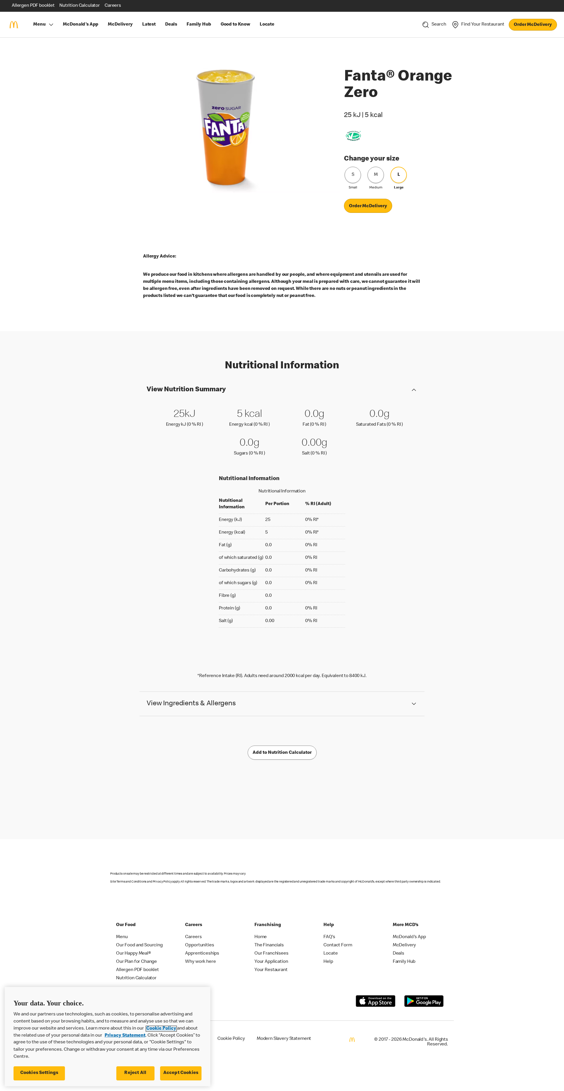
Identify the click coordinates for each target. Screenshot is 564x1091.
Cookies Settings (39, 1073)
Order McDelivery (533, 25)
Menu (39, 24)
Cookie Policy (161, 1028)
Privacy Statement (125, 1035)
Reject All (135, 1073)
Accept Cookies (180, 1073)
